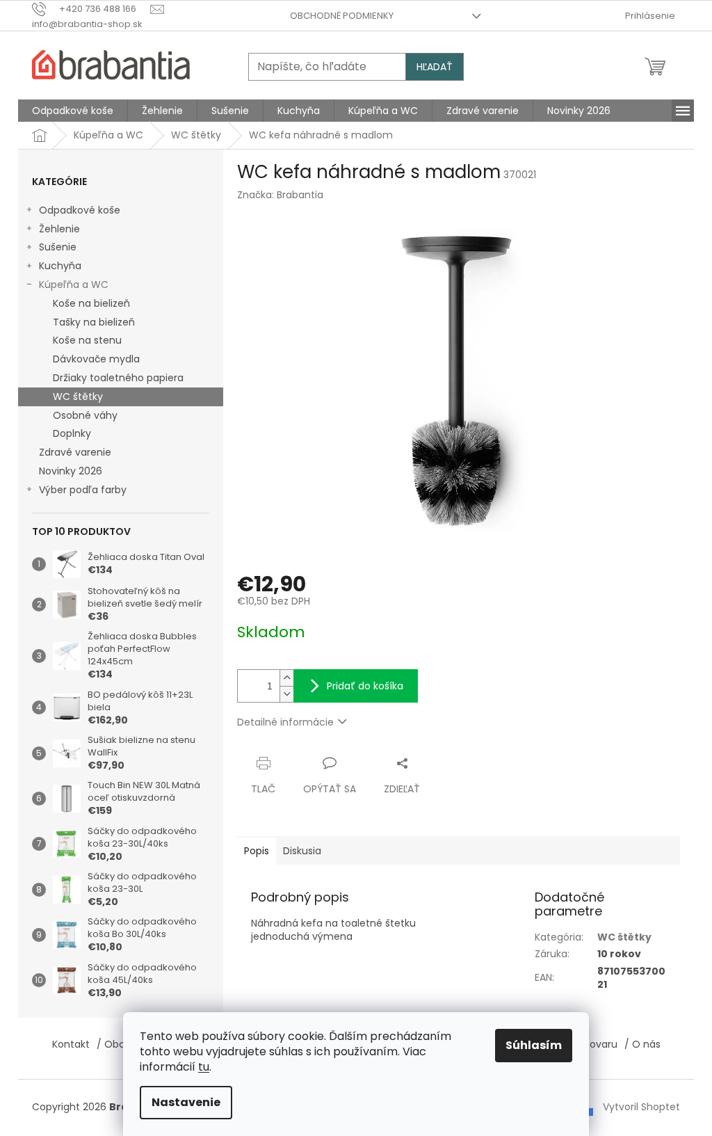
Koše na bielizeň (91, 303)
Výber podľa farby (83, 490)
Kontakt (71, 1044)
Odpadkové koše (79, 210)
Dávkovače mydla (96, 359)
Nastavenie (186, 1102)
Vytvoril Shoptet (641, 1107)
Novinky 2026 (70, 471)
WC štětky (78, 396)
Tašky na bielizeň (94, 322)
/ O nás (642, 1044)
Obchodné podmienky (342, 15)
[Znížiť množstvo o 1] (286, 694)
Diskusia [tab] (302, 851)
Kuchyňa (60, 266)
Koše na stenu (87, 340)
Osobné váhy (85, 415)
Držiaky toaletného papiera (118, 378)
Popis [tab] (256, 851)
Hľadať (434, 67)
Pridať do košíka (365, 686)
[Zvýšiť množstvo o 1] (286, 678)
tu (203, 1067)
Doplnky (72, 433)
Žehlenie (59, 229)
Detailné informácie (285, 722)
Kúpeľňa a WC (73, 284)
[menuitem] (72, 110)
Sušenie (57, 247)
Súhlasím (533, 1045)
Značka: (280, 195)
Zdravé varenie (75, 452)
